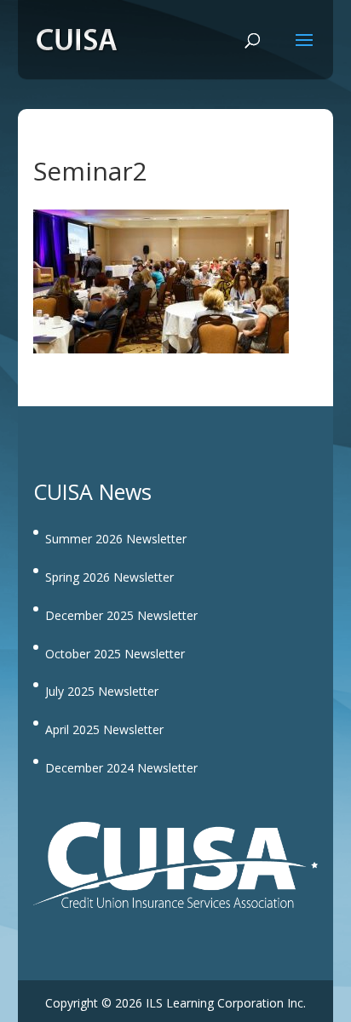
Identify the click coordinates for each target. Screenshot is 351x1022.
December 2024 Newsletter (121, 768)
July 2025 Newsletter (101, 691)
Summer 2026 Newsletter (116, 539)
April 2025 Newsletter (104, 729)
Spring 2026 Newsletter (109, 577)
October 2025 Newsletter (115, 654)
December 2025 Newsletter (121, 615)
